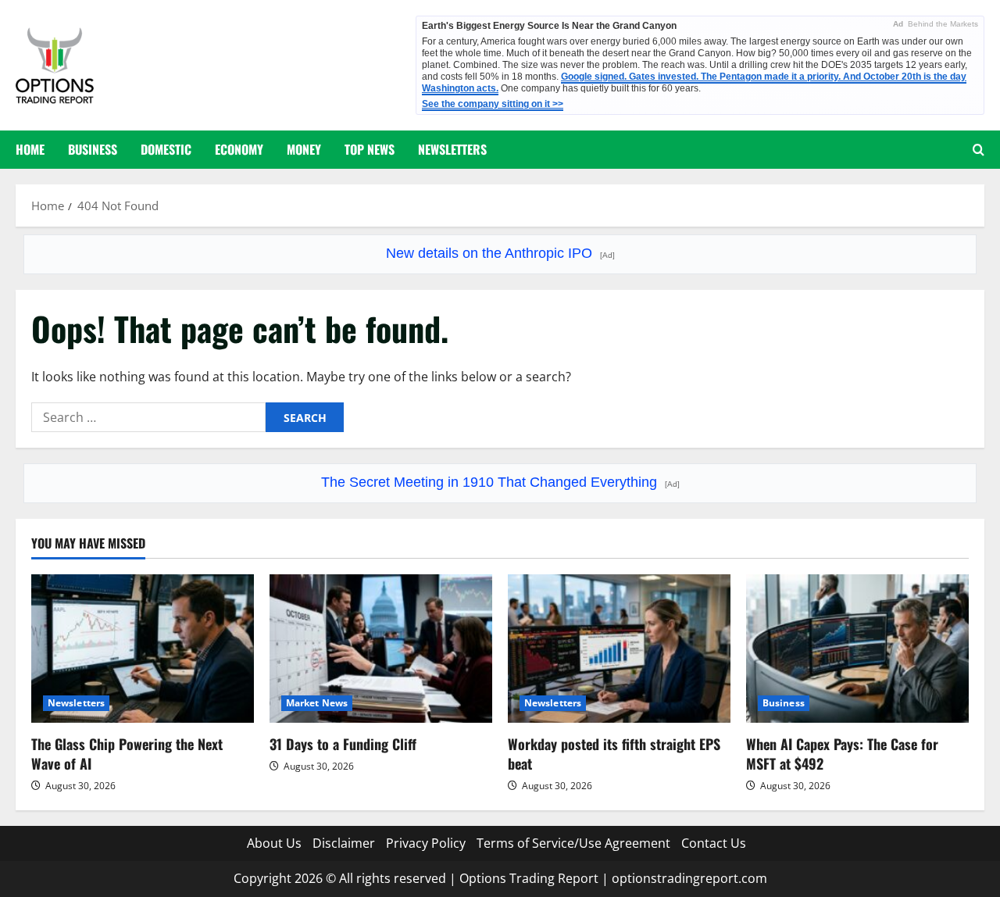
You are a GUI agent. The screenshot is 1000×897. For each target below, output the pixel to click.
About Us (274, 843)
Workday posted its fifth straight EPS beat (614, 754)
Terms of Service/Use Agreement (573, 843)
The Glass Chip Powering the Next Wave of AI (127, 754)
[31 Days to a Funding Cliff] (381, 648)
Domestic (166, 149)
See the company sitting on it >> (492, 103)
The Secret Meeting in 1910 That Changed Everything (500, 482)
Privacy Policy (426, 843)
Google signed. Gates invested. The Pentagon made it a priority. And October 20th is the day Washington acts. (694, 82)
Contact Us (713, 843)
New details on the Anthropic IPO (500, 253)
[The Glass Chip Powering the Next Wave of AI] (142, 648)
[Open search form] (978, 149)
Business (92, 149)
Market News (317, 702)
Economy (239, 149)
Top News (370, 149)
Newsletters (452, 149)
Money (304, 149)
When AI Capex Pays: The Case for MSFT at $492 (842, 754)
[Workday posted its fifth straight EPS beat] (619, 648)
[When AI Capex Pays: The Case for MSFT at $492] (857, 648)
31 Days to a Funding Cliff (343, 744)
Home (30, 149)
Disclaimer (343, 843)
